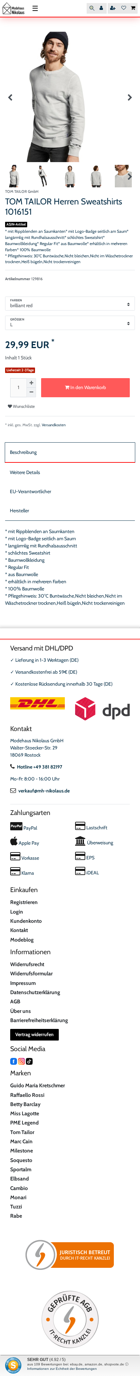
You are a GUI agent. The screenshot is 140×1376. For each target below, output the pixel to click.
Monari (18, 1197)
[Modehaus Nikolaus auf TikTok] (29, 1061)
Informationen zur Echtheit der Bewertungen (62, 1369)
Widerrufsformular (31, 973)
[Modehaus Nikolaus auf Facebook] (13, 1061)
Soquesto (21, 1160)
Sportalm (20, 1169)
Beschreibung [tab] (23, 452)
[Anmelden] (102, 8)
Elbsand (19, 1178)
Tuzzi (16, 1206)
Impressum (23, 983)
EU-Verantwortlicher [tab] (30, 491)
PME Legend (24, 1122)
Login (16, 911)
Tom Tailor (22, 1132)
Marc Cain (21, 1141)
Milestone (21, 1150)
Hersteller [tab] (19, 510)
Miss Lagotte (24, 1113)
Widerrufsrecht (27, 964)
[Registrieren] (113, 8)
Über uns (20, 1011)
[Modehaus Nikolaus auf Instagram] (21, 1061)
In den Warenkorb (87, 387)
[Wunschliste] (123, 8)
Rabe (16, 1216)
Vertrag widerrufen (34, 1034)
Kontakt (19, 930)
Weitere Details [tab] (25, 472)
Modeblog (22, 939)
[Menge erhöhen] (31, 383)
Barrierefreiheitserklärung (39, 1020)
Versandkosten (54, 424)
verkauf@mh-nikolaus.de (44, 791)
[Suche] (92, 8)
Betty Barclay (25, 1104)
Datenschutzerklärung (35, 992)
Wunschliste (23, 406)
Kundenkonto (26, 921)
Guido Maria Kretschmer (37, 1085)
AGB (15, 1001)
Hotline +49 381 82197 (39, 767)
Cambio (19, 1188)
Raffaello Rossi (27, 1095)
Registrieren (24, 902)
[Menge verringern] (31, 392)
